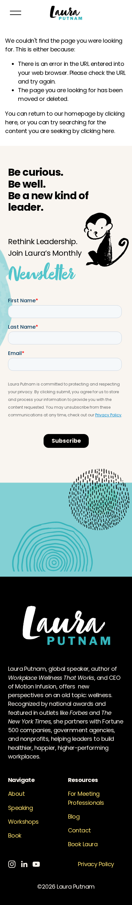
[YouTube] (36, 864)
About (16, 794)
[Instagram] (12, 864)
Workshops (23, 822)
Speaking (20, 808)
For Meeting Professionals (86, 798)
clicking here (97, 131)
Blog (74, 816)
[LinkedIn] (24, 864)
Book (14, 835)
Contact (79, 830)
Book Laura (83, 844)
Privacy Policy (96, 864)
